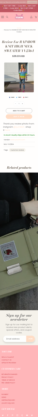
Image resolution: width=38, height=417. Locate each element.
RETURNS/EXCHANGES (9, 374)
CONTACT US (6, 360)
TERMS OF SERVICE (8, 380)
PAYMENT (5, 394)
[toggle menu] (2, 17)
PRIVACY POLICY (7, 377)
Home (19, 28)
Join (30, 339)
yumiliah (20, 126)
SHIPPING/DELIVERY (8, 400)
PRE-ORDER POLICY (8, 383)
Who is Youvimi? (8, 357)
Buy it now (19, 117)
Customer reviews (17, 150)
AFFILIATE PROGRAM (9, 363)
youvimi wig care (8, 403)
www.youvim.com (18, 139)
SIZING (4, 397)
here (7, 130)
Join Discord (32, 2)
